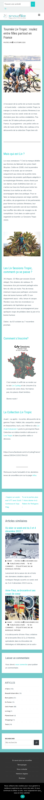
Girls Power (9, 706)
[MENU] (39, 15)
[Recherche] (33, 4)
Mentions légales (22, 774)
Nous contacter (22, 769)
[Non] (41, 791)
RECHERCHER (10, 739)
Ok (23, 796)
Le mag (7, 711)
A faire (22, 564)
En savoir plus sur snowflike (22, 760)
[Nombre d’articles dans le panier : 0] (5, 9)
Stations (17, 569)
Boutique (22, 778)
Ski (29, 566)
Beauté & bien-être (12, 693)
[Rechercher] (36, 742)
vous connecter (21, 664)
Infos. (35, 475)
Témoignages (22, 765)
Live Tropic (8, 435)
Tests (7, 724)
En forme (8, 702)
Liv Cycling (16, 385)
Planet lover (9, 715)
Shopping (8, 720)
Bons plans (9, 698)
